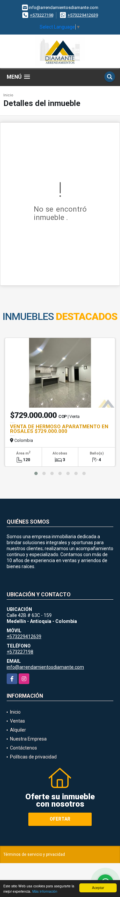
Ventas (17, 721)
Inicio (8, 95)
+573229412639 (83, 15)
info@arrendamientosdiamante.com (45, 667)
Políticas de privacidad (33, 756)
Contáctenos (23, 747)
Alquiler (18, 730)
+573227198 (41, 15)
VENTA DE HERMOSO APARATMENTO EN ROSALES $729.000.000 (59, 429)
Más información (44, 891)
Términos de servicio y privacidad (34, 854)
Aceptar (98, 887)
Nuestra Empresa (28, 739)
